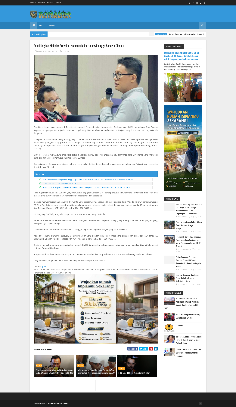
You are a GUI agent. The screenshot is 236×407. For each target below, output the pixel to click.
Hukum (66, 51)
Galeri (52, 25)
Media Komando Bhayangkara (58, 403)
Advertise (58, 3)
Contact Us (50, 3)
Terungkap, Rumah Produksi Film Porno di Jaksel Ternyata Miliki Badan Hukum (188, 340)
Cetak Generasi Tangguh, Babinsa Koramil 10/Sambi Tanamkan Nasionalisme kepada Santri (188, 262)
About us (33, 3)
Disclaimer (41, 3)
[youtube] (204, 2)
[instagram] (196, 2)
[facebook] (193, 2)
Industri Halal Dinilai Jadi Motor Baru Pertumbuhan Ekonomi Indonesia (188, 352)
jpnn (44, 266)
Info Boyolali (149, 34)
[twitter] (189, 2)
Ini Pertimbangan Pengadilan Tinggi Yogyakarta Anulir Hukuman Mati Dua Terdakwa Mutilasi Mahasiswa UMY (88, 179)
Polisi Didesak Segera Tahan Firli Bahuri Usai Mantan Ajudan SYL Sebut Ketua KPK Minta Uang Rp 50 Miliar (86, 187)
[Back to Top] (200, 403)
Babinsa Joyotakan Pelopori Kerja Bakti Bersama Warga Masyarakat (189, 225)
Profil (42, 25)
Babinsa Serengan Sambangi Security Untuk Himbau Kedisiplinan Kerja (187, 278)
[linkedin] (200, 2)
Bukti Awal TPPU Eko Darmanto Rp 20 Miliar (60, 183)
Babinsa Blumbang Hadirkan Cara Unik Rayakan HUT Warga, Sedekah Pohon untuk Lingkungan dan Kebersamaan (196, 34)
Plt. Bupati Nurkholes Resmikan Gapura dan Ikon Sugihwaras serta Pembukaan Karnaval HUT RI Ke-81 (188, 241)
